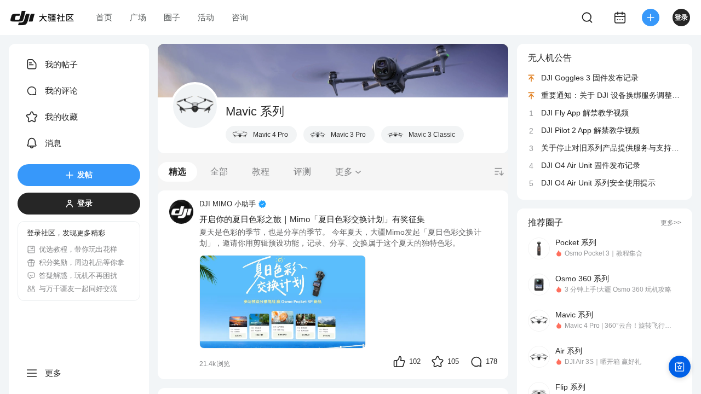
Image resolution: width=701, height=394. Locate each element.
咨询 (240, 17)
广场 (138, 17)
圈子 (172, 17)
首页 (104, 17)
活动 (206, 17)
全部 (219, 171)
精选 (177, 171)
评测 (302, 171)
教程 (260, 171)
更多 (344, 171)
